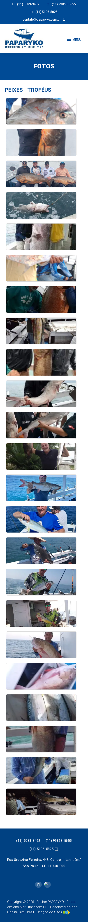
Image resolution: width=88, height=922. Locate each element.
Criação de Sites (49, 912)
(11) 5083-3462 (28, 841)
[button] (73, 39)
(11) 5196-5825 (41, 849)
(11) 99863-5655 (59, 841)
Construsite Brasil (20, 912)
